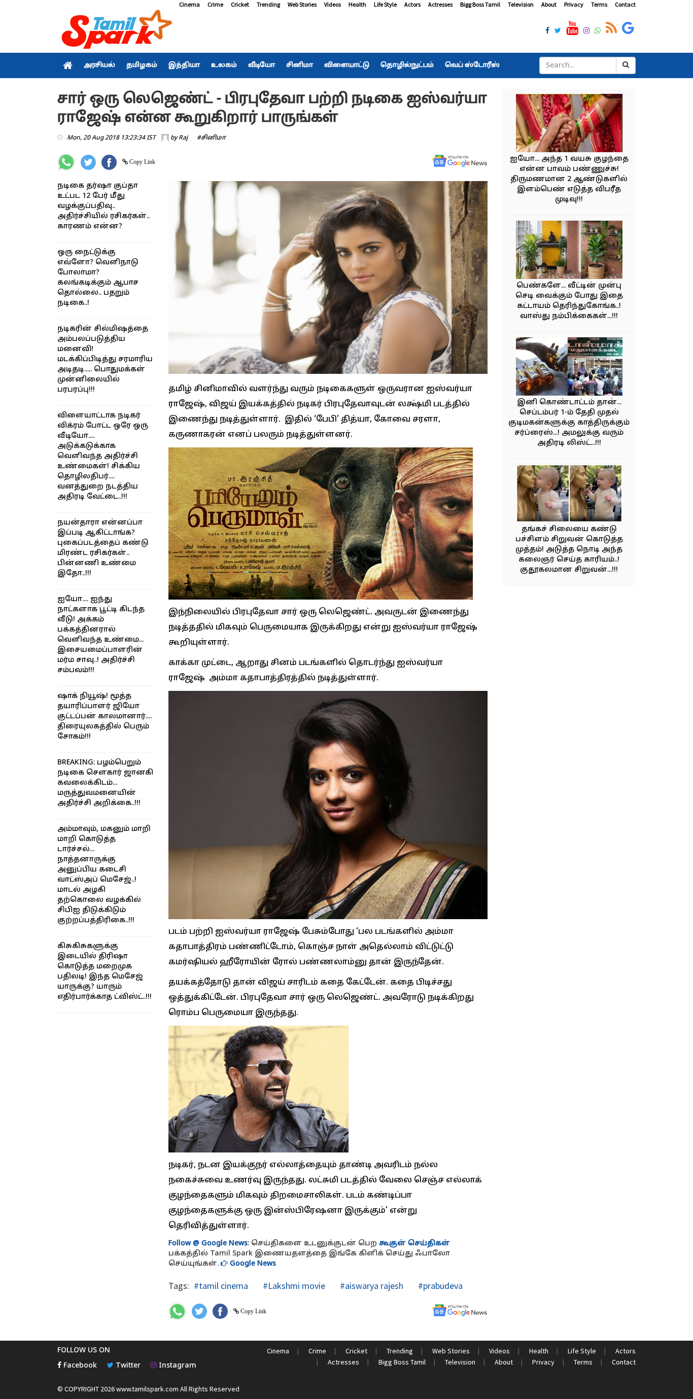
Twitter (127, 1365)
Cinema (189, 4)
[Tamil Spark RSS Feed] (611, 28)
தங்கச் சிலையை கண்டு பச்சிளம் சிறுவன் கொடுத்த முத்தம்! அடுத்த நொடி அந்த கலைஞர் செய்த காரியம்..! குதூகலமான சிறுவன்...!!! (569, 549)
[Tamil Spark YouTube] (572, 28)
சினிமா (299, 65)
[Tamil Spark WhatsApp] (598, 31)
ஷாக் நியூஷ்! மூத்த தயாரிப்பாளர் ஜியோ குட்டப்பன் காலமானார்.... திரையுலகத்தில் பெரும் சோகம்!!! (104, 716)
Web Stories (302, 4)
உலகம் (224, 65)
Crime (215, 4)
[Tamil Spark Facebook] (547, 31)
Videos (332, 4)
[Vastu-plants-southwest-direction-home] (569, 251)
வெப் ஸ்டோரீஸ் (472, 65)
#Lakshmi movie (293, 1285)
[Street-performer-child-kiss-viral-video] (569, 495)
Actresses (440, 4)
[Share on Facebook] (109, 162)
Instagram (176, 1365)
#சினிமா (211, 138)
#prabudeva (439, 1285)
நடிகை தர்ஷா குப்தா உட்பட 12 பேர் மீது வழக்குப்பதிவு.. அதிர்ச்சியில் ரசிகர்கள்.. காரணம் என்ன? (103, 206)
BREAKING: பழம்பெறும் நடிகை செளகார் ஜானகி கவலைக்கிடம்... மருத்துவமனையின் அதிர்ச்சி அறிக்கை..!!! (105, 783)
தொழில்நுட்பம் (407, 65)
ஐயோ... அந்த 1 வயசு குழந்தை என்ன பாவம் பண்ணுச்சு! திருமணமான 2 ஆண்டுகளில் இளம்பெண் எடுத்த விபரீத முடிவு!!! (569, 179)
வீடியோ (261, 65)
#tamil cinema (221, 1285)
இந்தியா (184, 65)
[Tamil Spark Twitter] (558, 31)
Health (357, 4)
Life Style (385, 4)
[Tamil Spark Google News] (628, 28)
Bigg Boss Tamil (480, 4)
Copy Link (141, 162)
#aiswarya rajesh (370, 1285)
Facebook (79, 1365)
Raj (183, 138)
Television (521, 4)
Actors (412, 4)
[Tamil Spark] (115, 31)
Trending (268, 4)
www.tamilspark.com (147, 1388)
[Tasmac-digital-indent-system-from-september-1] (569, 368)
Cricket (240, 4)
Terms (599, 4)
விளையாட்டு (346, 65)
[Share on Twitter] (88, 162)
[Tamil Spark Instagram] (586, 31)
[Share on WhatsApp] (66, 162)
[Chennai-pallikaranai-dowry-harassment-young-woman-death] (569, 124)
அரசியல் (99, 65)
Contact (625, 4)
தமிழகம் (141, 65)
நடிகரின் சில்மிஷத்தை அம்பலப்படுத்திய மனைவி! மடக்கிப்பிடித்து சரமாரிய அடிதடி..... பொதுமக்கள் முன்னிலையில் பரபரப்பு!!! (105, 359)
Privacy (573, 4)
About (549, 4)
